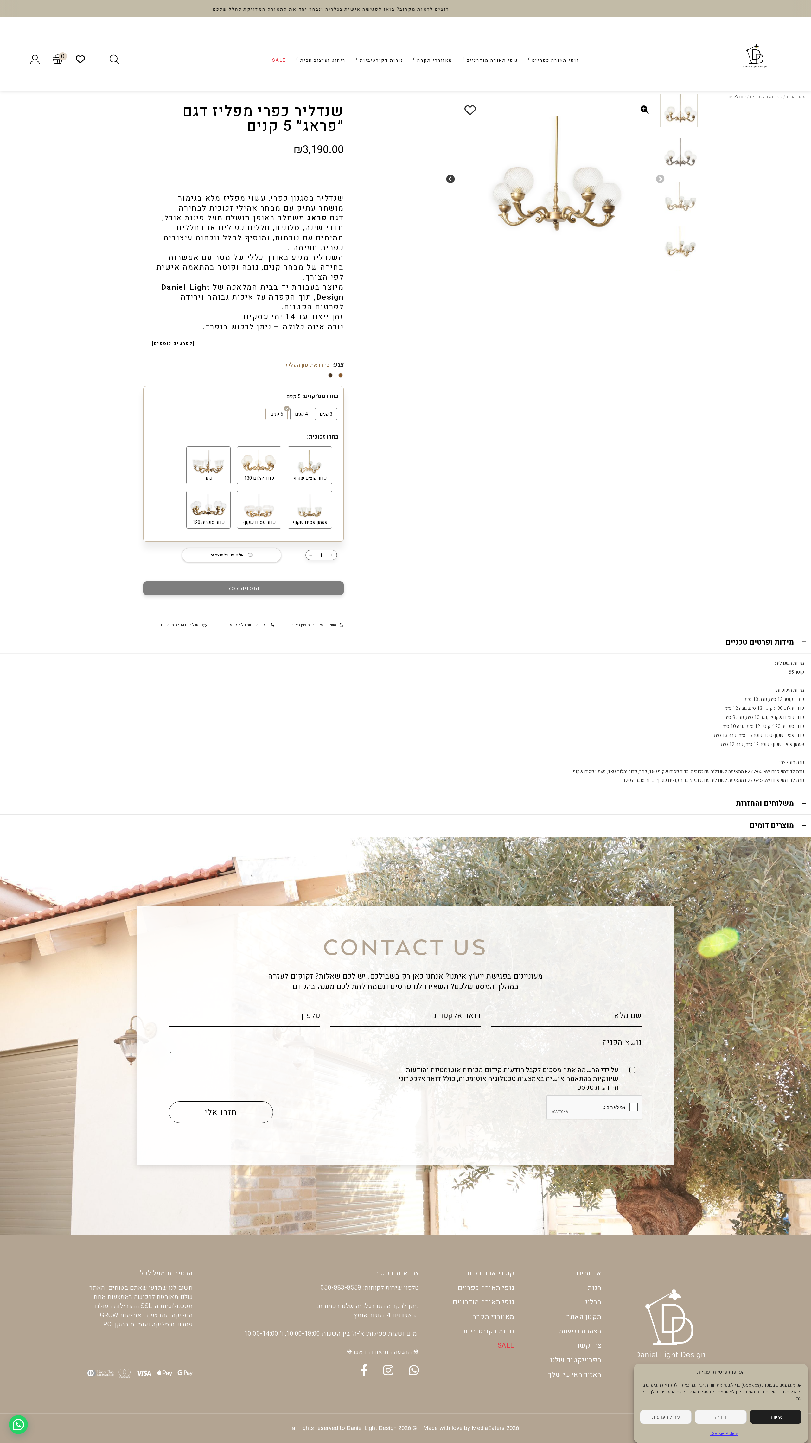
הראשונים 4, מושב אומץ (386, 1315)
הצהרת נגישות (580, 1331)
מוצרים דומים (772, 825)
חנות (595, 1288)
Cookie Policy (724, 1433)
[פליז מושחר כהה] (330, 375)
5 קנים (276, 414)
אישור (775, 1417)
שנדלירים (737, 97)
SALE (279, 60)
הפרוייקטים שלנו (575, 1360)
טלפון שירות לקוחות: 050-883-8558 (370, 1287)
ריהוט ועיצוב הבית (323, 60)
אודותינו (588, 1273)
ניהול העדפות (666, 1417)
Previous (662, 178)
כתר (208, 478)
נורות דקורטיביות (381, 60)
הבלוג (593, 1302)
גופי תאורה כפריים (555, 60)
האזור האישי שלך (574, 1375)
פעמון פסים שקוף (310, 522)
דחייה (720, 1417)
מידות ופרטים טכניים (759, 642)
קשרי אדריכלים (490, 1273)
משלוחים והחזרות (765, 803)
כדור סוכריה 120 (209, 522)
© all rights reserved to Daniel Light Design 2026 (354, 1428)
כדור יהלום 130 (259, 478)
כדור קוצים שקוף (310, 478)
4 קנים (301, 414)
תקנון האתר (583, 1317)
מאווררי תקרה (434, 60)
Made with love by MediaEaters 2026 (471, 1428)
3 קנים (326, 414)
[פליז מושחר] (340, 375)
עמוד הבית (796, 97)
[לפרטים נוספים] (173, 343)
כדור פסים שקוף (259, 522)
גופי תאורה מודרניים (492, 60)
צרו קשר (589, 1346)
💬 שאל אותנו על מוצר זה (231, 555)
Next (452, 178)
